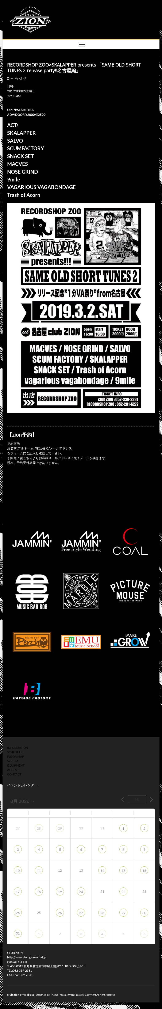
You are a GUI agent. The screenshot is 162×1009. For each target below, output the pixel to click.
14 (102, 870)
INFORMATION (17, 747)
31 (18, 933)
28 (39, 828)
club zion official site (20, 994)
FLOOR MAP (15, 756)
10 (18, 870)
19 (60, 892)
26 (60, 913)
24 (18, 913)
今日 (137, 799)
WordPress (74, 994)
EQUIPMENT (15, 765)
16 (144, 870)
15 (123, 870)
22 (123, 892)
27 (81, 913)
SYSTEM (12, 761)
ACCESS (12, 770)
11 (39, 870)
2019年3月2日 (18, 78)
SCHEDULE (14, 752)
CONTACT (14, 774)
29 (60, 828)
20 (81, 892)
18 (39, 892)
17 (18, 892)
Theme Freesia (58, 994)
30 (144, 913)
